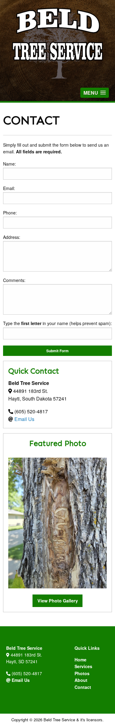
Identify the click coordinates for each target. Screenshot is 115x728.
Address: (11, 237)
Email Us (24, 419)
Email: (9, 188)
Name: (9, 164)
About (81, 680)
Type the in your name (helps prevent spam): (57, 323)
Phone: (10, 213)
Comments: (14, 280)
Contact (83, 687)
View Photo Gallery (57, 601)
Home (80, 660)
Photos (82, 673)
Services (83, 666)
